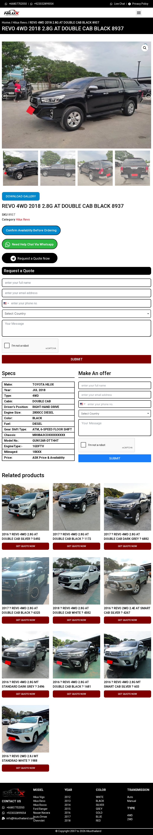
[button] (139, 13)
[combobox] (6, 303)
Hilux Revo (20, 22)
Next (150, 167)
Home (6, 22)
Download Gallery (21, 196)
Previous (2, 167)
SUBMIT (77, 359)
